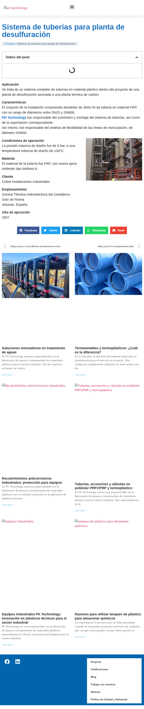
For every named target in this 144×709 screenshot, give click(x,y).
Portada (9, 43)
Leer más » (7, 374)
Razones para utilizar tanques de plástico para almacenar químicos (108, 616)
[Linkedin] (17, 661)
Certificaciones (99, 669)
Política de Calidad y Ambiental (109, 699)
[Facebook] (7, 661)
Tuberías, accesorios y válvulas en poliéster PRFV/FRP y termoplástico (103, 486)
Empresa (96, 661)
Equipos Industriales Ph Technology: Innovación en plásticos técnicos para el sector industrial (34, 618)
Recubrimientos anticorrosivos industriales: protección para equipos (32, 480)
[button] (72, 7)
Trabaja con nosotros (103, 684)
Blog (93, 677)
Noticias (95, 692)
